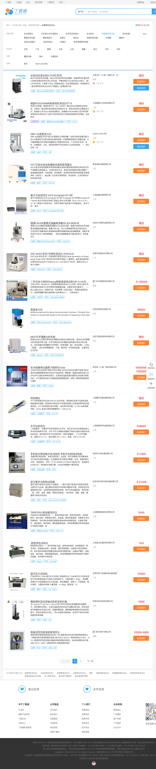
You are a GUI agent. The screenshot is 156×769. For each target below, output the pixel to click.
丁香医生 (50, 2)
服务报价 (117, 710)
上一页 (65, 661)
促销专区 (85, 723)
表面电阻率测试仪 (137, 673)
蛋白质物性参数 (81, 676)
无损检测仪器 (92, 37)
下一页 (90, 661)
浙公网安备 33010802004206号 (107, 742)
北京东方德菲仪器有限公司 (104, 222)
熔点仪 (76, 37)
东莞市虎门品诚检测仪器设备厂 (105, 573)
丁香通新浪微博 (24, 727)
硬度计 (121, 37)
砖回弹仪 (35, 398)
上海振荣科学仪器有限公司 (104, 425)
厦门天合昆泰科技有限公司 (104, 281)
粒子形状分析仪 (72, 33)
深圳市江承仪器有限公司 (103, 453)
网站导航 (53, 727)
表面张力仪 (36, 309)
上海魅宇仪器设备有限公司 (104, 397)
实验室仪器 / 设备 (19, 25)
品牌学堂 (85, 718)
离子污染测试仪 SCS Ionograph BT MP (51, 195)
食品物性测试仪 (47, 673)
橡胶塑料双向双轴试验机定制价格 (48, 601)
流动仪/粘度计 (29, 41)
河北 (118, 49)
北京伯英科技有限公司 (102, 309)
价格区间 (54, 56)
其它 (26, 63)
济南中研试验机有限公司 (103, 601)
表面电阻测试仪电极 (33, 676)
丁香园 (18, 2)
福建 (83, 49)
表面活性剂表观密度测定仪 (45, 632)
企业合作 (117, 727)
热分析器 (126, 33)
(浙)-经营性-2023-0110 (82, 742)
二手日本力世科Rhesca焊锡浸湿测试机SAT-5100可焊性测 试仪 (64, 281)
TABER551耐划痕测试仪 (43, 512)
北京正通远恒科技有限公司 (104, 336)
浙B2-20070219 (39, 742)
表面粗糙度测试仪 (119, 673)
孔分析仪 (90, 33)
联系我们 (53, 714)
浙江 (95, 49)
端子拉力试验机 (39, 573)
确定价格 (27, 56)
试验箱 (108, 37)
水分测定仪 (28, 33)
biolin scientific (41, 63)
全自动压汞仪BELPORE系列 (46, 75)
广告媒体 (117, 714)
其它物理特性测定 (81, 41)
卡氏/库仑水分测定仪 (49, 33)
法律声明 (53, 723)
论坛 (28, 2)
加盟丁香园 (54, 731)
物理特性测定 (34, 25)
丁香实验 (22, 718)
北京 (26, 49)
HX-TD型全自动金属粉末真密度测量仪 (51, 164)
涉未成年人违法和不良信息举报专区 (93, 758)
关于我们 (53, 710)
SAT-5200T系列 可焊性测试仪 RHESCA (52, 253)
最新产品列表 (23, 714)
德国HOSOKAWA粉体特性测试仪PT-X (51, 103)
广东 (37, 49)
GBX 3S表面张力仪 (40, 134)
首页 (8, 25)
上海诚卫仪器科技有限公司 (104, 542)
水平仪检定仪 (37, 426)
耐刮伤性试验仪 (39, 543)
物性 (91, 673)
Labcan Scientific (100, 133)
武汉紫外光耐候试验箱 (42, 482)
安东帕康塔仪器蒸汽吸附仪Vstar (47, 367)
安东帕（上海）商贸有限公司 (104, 367)
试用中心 (22, 723)
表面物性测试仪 (48, 25)
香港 (49, 49)
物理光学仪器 (29, 37)
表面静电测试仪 (63, 673)
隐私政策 (85, 731)
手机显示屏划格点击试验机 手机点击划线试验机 (56, 454)
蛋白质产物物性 (65, 676)
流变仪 (62, 37)
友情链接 (53, 718)
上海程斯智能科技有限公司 (104, 512)
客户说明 (117, 718)
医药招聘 (38, 2)
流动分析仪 (47, 41)
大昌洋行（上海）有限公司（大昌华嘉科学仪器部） (107, 75)
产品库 (21, 710)
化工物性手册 (49, 676)
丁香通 (8, 2)
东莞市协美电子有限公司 (103, 253)
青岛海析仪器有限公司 (102, 164)
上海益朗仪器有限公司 (102, 194)
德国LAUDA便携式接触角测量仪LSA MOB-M (54, 223)
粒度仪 (63, 41)
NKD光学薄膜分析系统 (42, 337)
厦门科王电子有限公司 (102, 631)
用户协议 (85, 727)
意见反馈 (33, 689)
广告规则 (117, 723)
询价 (41, 56)
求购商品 (85, 710)
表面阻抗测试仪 (79, 673)
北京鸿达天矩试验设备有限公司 (105, 481)
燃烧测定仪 (47, 37)
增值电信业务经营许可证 (61, 745)
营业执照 (46, 745)
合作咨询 (98, 689)
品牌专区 (85, 714)
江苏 (107, 49)
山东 (72, 49)
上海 (60, 49)
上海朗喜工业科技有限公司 (104, 103)
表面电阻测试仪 (102, 673)
